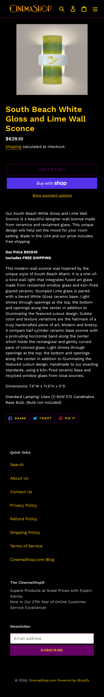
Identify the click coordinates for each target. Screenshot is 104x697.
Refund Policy (23, 518)
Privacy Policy (23, 505)
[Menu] (95, 8)
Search (17, 464)
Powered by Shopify (73, 680)
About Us (19, 478)
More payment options (52, 195)
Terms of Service (26, 546)
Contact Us (21, 491)
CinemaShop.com (42, 680)
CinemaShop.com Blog (32, 559)
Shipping (13, 146)
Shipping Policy (25, 532)
